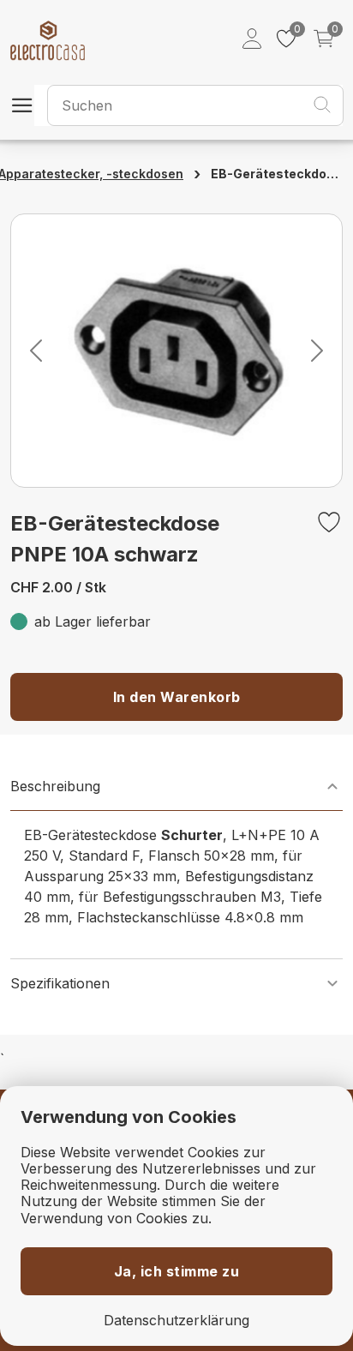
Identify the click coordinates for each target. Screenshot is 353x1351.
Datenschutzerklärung (176, 1320)
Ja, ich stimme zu (177, 1271)
